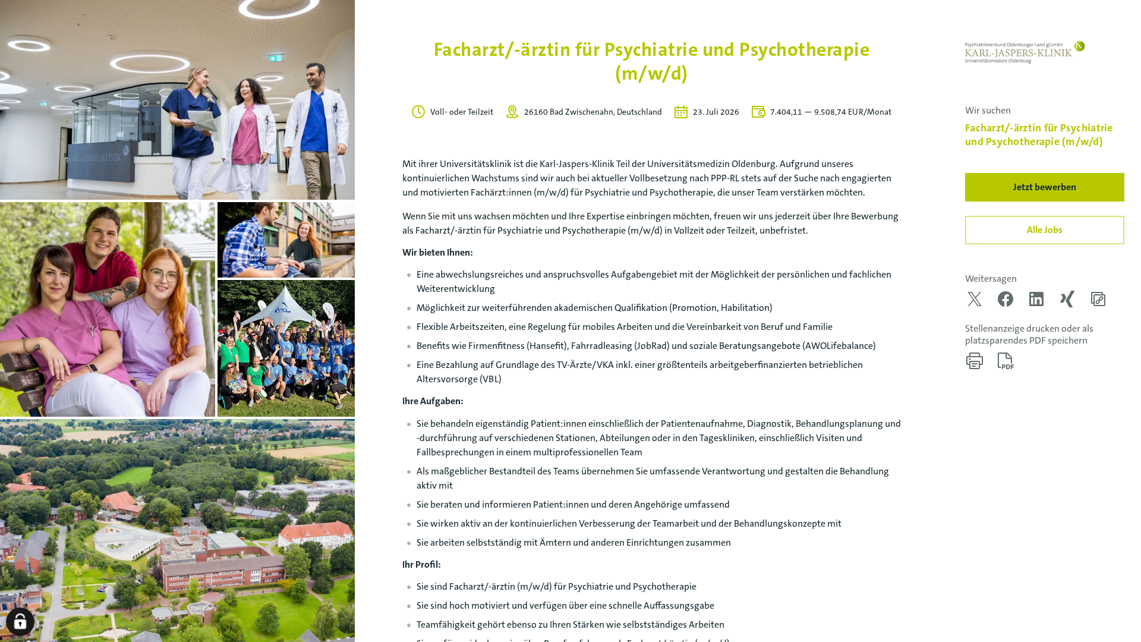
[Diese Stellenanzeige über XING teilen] (1067, 299)
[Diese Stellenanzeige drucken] (974, 360)
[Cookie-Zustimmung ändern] (20, 622)
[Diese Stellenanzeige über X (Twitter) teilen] (974, 299)
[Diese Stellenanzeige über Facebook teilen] (1005, 299)
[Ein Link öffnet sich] (1025, 52)
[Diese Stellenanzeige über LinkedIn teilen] (1036, 299)
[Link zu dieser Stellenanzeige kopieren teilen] (1098, 299)
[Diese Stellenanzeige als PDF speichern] (1005, 360)
